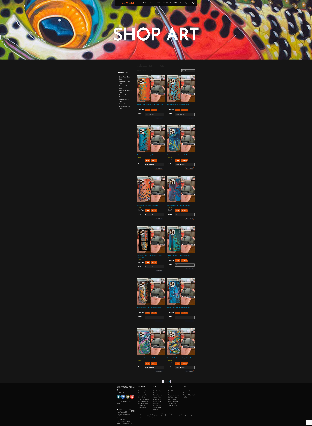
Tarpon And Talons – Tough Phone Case (148, 358)
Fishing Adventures (173, 395)
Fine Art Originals (158, 391)
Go (133, 411)
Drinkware (156, 403)
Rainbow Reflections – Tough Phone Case (149, 307)
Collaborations (172, 405)
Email (118, 403)
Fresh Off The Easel (189, 395)
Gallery (144, 3)
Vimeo (123, 397)
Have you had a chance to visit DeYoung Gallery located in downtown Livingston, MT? (124, 412)
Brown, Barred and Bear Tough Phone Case (179, 155)
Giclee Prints (157, 399)
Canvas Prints (157, 397)
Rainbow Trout (142, 393)
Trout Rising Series (143, 399)
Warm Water (142, 407)
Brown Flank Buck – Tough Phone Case (178, 104)
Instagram (128, 397)
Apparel (155, 409)
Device (140, 113)
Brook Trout (141, 397)
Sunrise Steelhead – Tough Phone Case (178, 307)
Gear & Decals (157, 407)
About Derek (172, 391)
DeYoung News (187, 391)
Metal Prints (157, 401)
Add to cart (159, 118)
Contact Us (167, 3)
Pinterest (132, 397)
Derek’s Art (171, 393)
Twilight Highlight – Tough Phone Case (178, 205)
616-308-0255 (126, 421)
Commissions (172, 403)
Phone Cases (124, 72)
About (158, 3)
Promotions (186, 393)
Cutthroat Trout (143, 395)
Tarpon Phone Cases (125, 104)
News (175, 3)
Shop (151, 3)
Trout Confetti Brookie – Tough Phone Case (180, 358)
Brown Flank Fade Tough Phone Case (148, 155)
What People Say (173, 401)
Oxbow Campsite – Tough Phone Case (178, 255)
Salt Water (141, 405)
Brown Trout (142, 391)
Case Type (141, 109)
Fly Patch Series (143, 403)
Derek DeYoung (127, 2)
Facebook (119, 397)
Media (185, 397)
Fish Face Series (143, 401)
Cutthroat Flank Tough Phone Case (147, 205)
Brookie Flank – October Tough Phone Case (150, 104)
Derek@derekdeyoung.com (124, 419)
